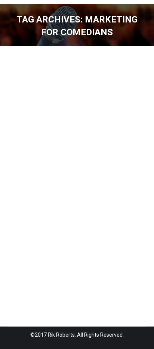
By (24, 211)
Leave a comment (97, 211)
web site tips (68, 194)
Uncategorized (34, 194)
